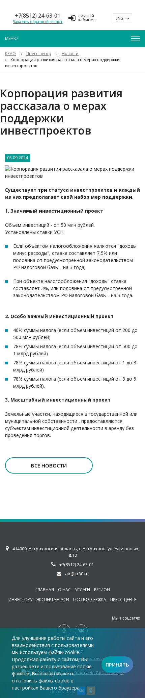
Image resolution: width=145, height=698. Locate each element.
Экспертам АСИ (52, 599)
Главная (44, 590)
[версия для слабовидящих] (102, 18)
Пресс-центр (38, 53)
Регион (102, 590)
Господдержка (89, 599)
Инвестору (20, 599)
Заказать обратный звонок (37, 21)
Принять (117, 664)
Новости (70, 53)
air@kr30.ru (77, 574)
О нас (64, 590)
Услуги (82, 590)
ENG (119, 18)
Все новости (49, 465)
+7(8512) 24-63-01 (37, 15)
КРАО (10, 53)
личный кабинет (86, 18)
